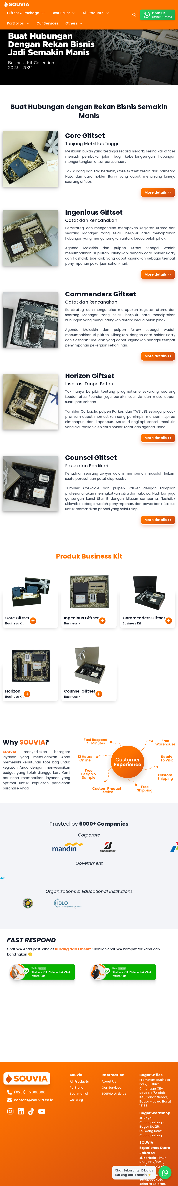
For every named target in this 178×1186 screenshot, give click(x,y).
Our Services (111, 1087)
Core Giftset (17, 618)
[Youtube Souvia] (41, 1111)
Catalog (76, 1100)
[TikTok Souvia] (31, 1111)
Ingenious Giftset (81, 618)
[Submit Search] (134, 15)
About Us (109, 1081)
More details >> (158, 192)
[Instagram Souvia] (10, 1111)
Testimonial (79, 1093)
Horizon (12, 691)
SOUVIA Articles (114, 1093)
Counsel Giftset (79, 691)
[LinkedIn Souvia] (20, 1111)
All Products (79, 1081)
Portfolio (76, 1087)
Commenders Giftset (144, 618)
